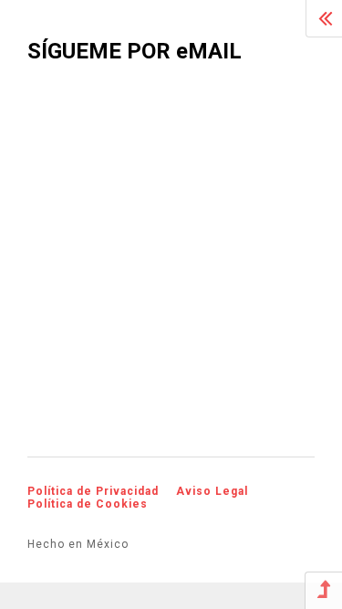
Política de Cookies (87, 504)
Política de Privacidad (93, 491)
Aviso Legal (212, 491)
